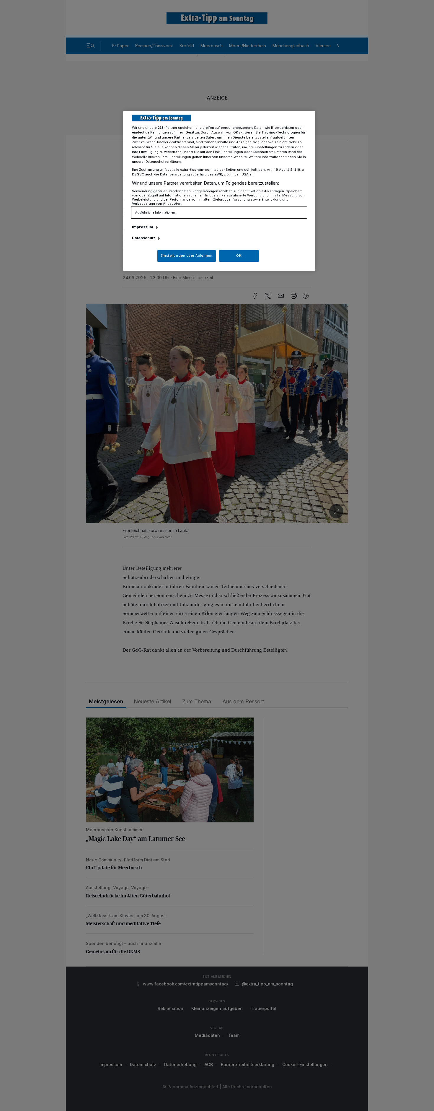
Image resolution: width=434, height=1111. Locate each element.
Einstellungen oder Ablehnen (186, 255)
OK (239, 255)
